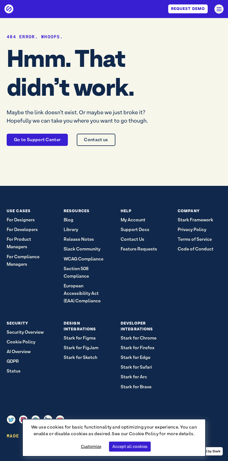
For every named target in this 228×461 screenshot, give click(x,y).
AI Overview (19, 351)
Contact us (96, 139)
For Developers (22, 229)
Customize (91, 446)
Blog (68, 219)
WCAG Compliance (83, 259)
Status (14, 371)
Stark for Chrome (139, 338)
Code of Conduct (196, 249)
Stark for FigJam (81, 347)
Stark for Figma (80, 338)
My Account (133, 219)
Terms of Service (195, 239)
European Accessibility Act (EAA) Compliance (82, 293)
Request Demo (188, 8)
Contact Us (132, 239)
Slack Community (82, 249)
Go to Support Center (37, 139)
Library (71, 229)
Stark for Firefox (137, 347)
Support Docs (135, 229)
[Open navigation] (219, 9)
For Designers (21, 219)
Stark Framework (195, 219)
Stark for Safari (136, 367)
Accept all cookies (129, 446)
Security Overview (25, 332)
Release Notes (79, 239)
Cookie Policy (143, 433)
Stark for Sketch (80, 357)
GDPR (13, 361)
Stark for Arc (134, 376)
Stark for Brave (136, 386)
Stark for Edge (135, 357)
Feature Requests (139, 249)
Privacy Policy (192, 229)
